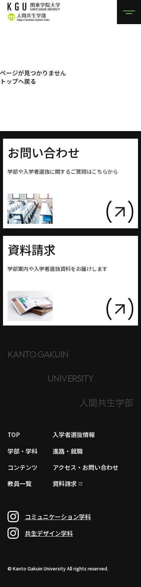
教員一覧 (20, 483)
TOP (14, 434)
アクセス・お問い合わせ (85, 467)
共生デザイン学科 (49, 533)
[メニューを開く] (129, 12)
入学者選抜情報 (74, 434)
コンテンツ (23, 467)
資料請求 (65, 484)
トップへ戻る (18, 81)
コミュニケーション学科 (58, 516)
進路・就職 (68, 451)
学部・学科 (23, 451)
